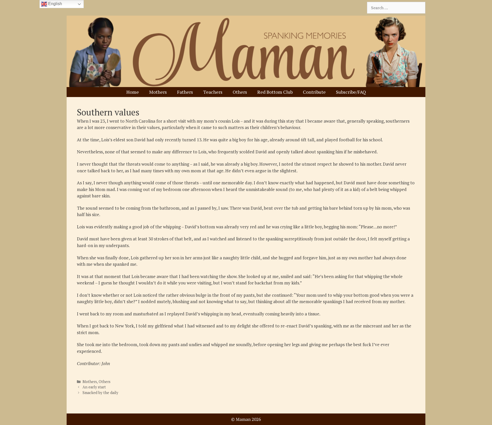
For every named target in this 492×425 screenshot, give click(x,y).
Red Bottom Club (275, 92)
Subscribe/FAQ (351, 92)
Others (240, 92)
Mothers (158, 92)
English (54, 4)
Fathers (185, 92)
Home (132, 92)
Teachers (212, 92)
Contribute (314, 92)
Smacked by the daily (100, 392)
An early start (94, 387)
